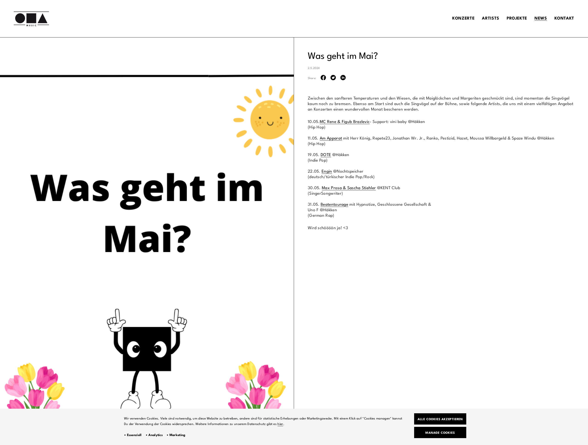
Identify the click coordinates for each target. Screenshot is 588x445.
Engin (327, 172)
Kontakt (564, 18)
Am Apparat (331, 138)
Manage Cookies (440, 432)
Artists (490, 18)
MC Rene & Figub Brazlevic (345, 122)
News (540, 18)
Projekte (517, 18)
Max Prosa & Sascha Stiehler (349, 188)
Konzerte (463, 18)
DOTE (326, 155)
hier (280, 424)
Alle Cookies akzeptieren (440, 419)
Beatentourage (334, 205)
